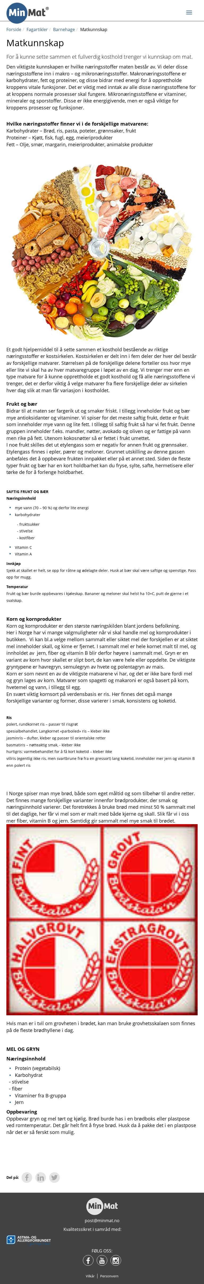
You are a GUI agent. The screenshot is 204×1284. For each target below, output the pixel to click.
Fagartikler (37, 29)
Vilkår (90, 1276)
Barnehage (64, 29)
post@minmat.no (102, 1220)
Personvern (109, 1276)
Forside (13, 29)
